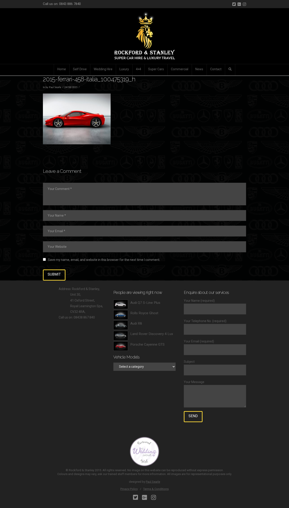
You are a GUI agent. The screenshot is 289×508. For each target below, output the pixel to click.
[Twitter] (234, 4)
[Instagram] (244, 4)
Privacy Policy (129, 489)
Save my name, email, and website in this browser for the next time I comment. (104, 260)
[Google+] (239, 4)
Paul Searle (153, 481)
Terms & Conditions (156, 489)
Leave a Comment (90, 87)
